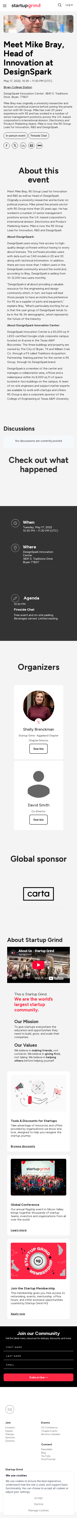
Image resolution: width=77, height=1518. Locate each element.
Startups (9, 1434)
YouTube (45, 1456)
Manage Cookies (38, 1510)
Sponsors (10, 1437)
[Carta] (38, 894)
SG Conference (49, 1427)
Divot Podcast (48, 1459)
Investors (10, 1427)
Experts (9, 1431)
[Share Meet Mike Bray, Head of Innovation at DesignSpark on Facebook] (6, 146)
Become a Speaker (50, 1434)
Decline (38, 1504)
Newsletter (46, 1449)
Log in (69, 4)
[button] (59, 5)
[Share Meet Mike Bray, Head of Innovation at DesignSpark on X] (15, 146)
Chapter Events (49, 1431)
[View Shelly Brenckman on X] (39, 722)
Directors (10, 1441)
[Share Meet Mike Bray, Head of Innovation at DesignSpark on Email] (31, 146)
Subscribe (37, 1377)
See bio (38, 748)
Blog (43, 1452)
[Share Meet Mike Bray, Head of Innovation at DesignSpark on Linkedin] (23, 146)
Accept (38, 1498)
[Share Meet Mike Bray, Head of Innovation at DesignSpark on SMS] (40, 146)
